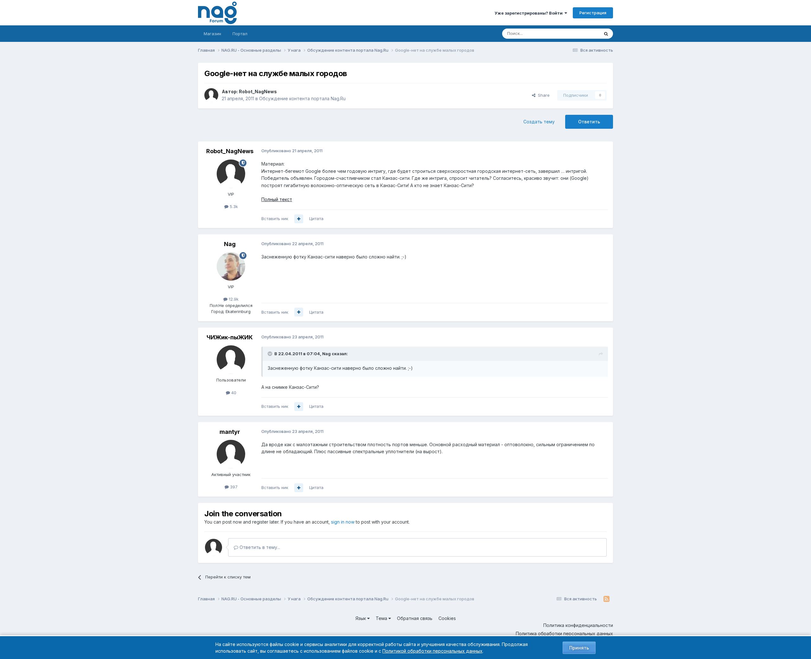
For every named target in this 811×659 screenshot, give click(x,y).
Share (542, 95)
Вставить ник (274, 218)
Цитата (316, 218)
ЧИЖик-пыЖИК (230, 337)
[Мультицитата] (298, 218)
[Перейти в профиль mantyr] (231, 454)
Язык (361, 618)
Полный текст (276, 199)
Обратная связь (414, 618)
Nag (230, 244)
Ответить (589, 121)
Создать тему (539, 121)
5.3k (233, 206)
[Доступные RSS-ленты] (606, 599)
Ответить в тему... (259, 547)
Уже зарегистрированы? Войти (530, 13)
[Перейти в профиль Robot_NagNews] (211, 95)
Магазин (212, 33)
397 (233, 486)
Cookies (447, 618)
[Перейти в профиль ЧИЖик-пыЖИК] (231, 359)
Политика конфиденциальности (578, 625)
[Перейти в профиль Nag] (231, 266)
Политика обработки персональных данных (564, 633)
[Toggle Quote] (270, 353)
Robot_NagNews (258, 91)
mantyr (230, 431)
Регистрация (592, 12)
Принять (579, 647)
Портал (240, 33)
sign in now (342, 522)
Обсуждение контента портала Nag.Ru (302, 98)
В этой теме (579, 33)
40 (233, 392)
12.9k (233, 299)
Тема (382, 618)
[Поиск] (606, 34)
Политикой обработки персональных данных (432, 651)
